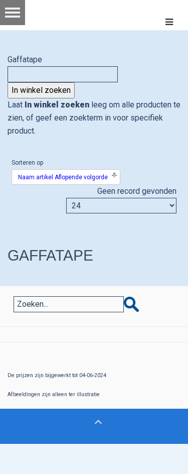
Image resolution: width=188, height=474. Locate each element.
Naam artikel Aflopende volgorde (63, 177)
